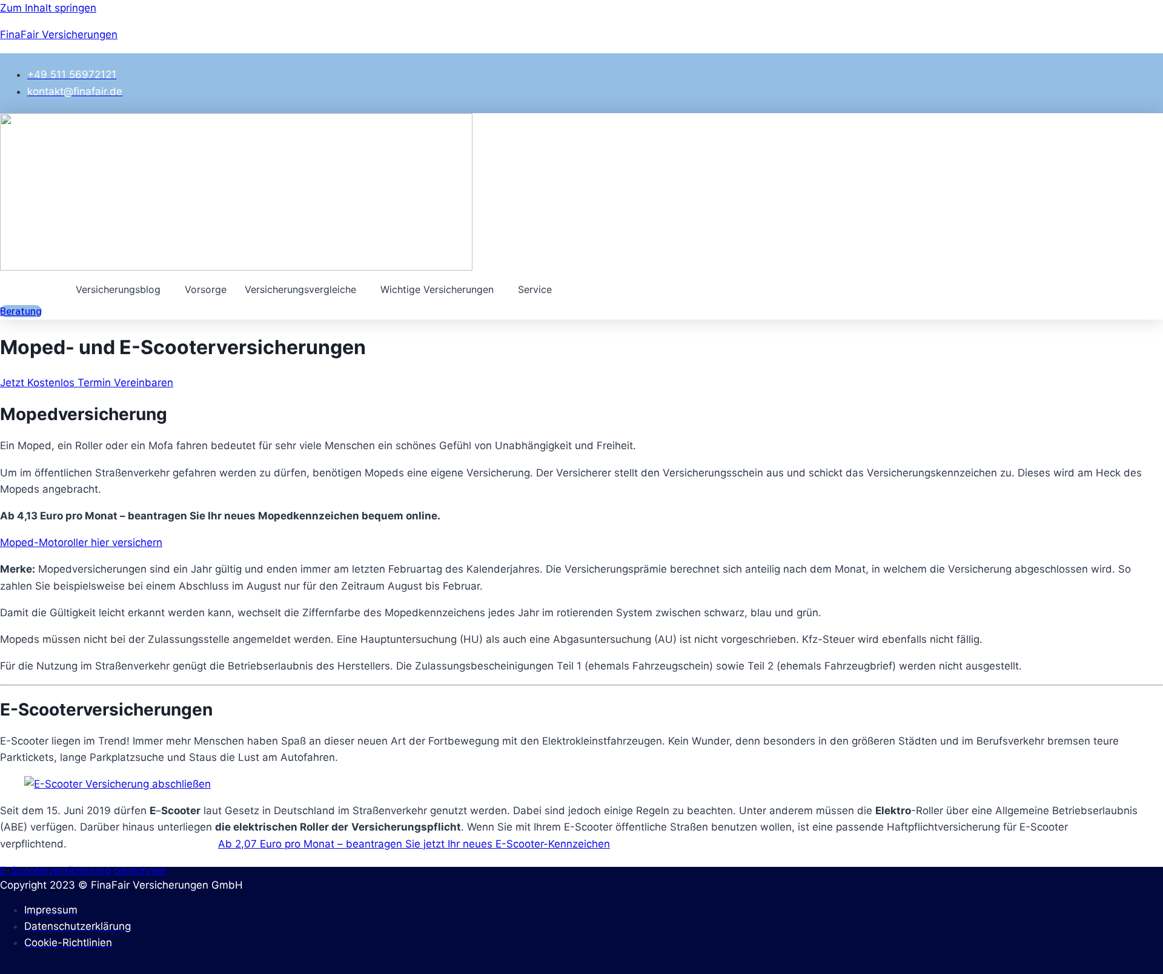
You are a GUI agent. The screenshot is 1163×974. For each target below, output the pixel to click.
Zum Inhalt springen (48, 8)
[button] (121, 289)
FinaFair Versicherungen (59, 34)
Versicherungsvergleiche (300, 289)
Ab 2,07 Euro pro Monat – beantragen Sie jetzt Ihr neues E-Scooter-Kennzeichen (414, 844)
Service (535, 289)
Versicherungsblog (118, 289)
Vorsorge (206, 289)
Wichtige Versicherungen (437, 289)
